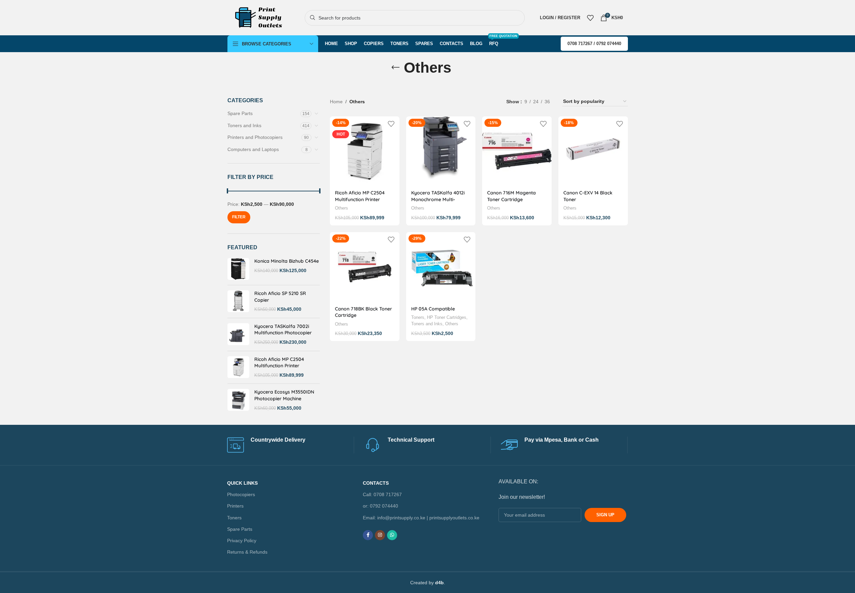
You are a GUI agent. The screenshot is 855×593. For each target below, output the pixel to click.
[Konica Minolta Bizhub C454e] (238, 269)
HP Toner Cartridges (446, 317)
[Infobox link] (290, 445)
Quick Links (242, 483)
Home (336, 101)
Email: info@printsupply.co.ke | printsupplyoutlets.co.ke (421, 517)
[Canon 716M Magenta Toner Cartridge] (517, 151)
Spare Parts (240, 113)
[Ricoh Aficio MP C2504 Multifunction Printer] (238, 367)
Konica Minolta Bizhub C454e (286, 261)
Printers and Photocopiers (255, 137)
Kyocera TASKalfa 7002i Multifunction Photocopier (283, 329)
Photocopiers (241, 494)
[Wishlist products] (590, 18)
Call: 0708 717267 (382, 494)
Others (341, 208)
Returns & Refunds (247, 552)
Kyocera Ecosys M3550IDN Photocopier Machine (284, 395)
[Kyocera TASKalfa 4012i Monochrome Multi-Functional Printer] (441, 151)
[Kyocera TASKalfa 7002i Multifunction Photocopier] (238, 334)
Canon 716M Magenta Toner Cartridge (511, 196)
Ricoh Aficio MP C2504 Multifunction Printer (279, 362)
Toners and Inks (244, 125)
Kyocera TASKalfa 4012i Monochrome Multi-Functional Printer (438, 199)
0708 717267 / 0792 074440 (594, 43)
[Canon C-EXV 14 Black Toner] (593, 151)
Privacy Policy (242, 540)
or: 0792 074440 (380, 506)
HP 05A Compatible (433, 309)
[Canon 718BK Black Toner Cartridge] (364, 267)
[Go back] (395, 67)
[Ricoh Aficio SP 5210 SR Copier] (238, 301)
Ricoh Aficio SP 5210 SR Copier (280, 296)
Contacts (376, 483)
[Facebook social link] (368, 535)
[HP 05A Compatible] (441, 267)
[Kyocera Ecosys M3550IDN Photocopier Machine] (238, 400)
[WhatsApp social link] (392, 535)
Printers (235, 506)
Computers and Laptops (253, 149)
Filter (239, 217)
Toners (417, 317)
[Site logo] (261, 17)
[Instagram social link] (380, 535)
